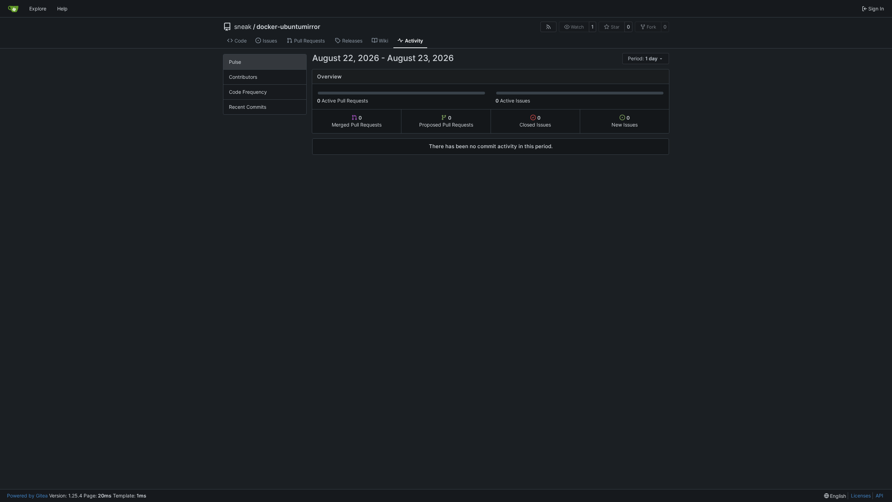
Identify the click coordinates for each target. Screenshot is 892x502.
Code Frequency (248, 92)
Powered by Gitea (27, 496)
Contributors (243, 77)
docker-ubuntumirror (288, 26)
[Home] (13, 8)
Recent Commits (247, 107)
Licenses (861, 496)
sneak (243, 26)
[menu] (645, 58)
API (879, 496)
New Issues (625, 121)
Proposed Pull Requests (446, 121)
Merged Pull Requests (357, 121)
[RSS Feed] (548, 27)
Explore (37, 9)
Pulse (235, 62)
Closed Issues (535, 121)
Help (62, 9)
